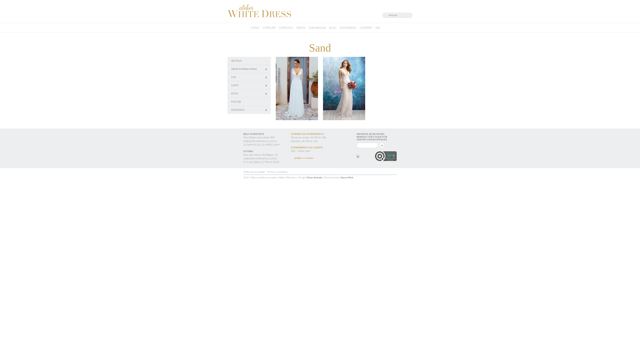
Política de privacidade (254, 171)
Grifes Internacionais (249, 69)
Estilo (249, 94)
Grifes (301, 27)
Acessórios (348, 27)
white (303, 157)
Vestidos (236, 61)
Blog (332, 27)
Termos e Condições (277, 171)
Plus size (236, 101)
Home (255, 27)
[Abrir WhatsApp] (632, 351)
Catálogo (286, 27)
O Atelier (269, 27)
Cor (249, 77)
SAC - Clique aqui (300, 150)
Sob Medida (317, 27)
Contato (366, 27)
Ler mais (297, 96)
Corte (249, 86)
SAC (378, 27)
